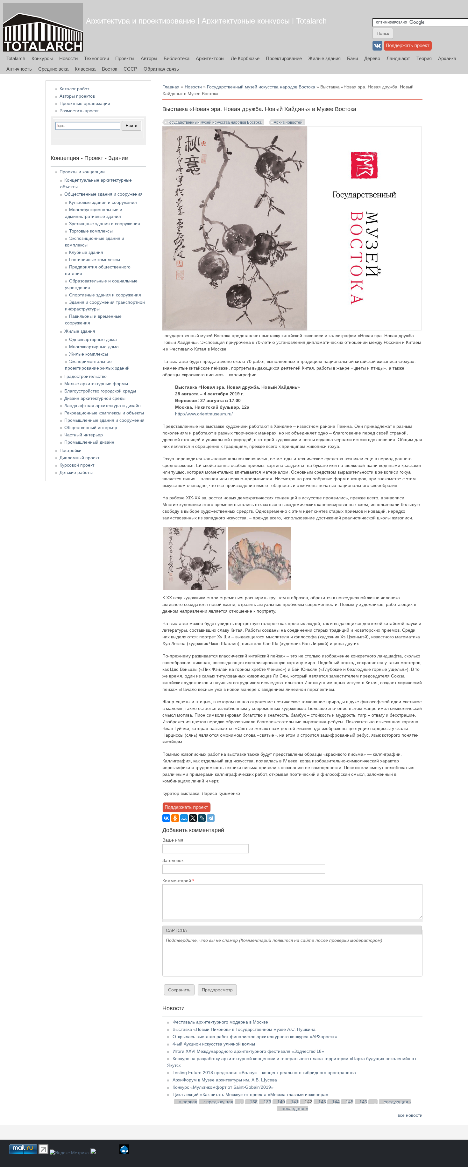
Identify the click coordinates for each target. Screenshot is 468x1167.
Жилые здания (324, 58)
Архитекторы (210, 58)
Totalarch (15, 58)
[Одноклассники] (175, 818)
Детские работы (76, 472)
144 (336, 1101)
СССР (130, 69)
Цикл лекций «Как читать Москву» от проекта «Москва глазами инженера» (250, 1094)
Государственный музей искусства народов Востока (261, 86)
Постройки (71, 450)
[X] (193, 818)
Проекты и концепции (82, 171)
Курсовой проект (77, 465)
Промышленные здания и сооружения (104, 420)
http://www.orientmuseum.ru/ (204, 413)
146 (363, 1101)
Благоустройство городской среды (100, 390)
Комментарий (178, 880)
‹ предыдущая (218, 1101)
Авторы (149, 58)
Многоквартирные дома (94, 346)
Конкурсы (42, 58)
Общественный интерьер (90, 427)
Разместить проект (79, 110)
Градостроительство (85, 376)
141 (295, 1101)
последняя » (295, 1108)
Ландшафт (398, 58)
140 (281, 1101)
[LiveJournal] (202, 818)
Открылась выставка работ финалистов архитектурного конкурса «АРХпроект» (255, 1036)
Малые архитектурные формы (96, 383)
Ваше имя (172, 840)
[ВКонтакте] (166, 818)
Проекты (124, 58)
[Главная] (43, 27)
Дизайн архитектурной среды (94, 398)
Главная (171, 86)
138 (254, 1101)
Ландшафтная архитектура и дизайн (102, 405)
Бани (352, 58)
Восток (109, 69)
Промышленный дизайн (89, 442)
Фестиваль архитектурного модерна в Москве (220, 1022)
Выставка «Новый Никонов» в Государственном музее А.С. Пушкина (244, 1029)
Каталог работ (74, 88)
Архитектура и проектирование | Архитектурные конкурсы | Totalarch (206, 20)
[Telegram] (211, 818)
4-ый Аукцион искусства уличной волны (214, 1043)
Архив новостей (288, 122)
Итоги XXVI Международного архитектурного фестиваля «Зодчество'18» (248, 1051)
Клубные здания (86, 252)
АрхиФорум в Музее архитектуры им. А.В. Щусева (225, 1079)
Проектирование (284, 58)
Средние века (53, 69)
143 (322, 1101)
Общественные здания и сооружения (103, 194)
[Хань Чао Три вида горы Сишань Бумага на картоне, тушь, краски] (259, 588)
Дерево (372, 58)
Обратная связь (161, 69)
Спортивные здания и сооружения (105, 294)
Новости (68, 58)
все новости (410, 1115)
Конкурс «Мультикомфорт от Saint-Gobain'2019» (223, 1087)
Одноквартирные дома (93, 339)
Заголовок (172, 860)
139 (267, 1101)
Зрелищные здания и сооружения (104, 223)
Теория (424, 58)
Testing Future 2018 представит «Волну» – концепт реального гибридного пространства (264, 1072)
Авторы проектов (77, 96)
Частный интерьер (83, 434)
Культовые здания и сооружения (103, 202)
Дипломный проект (79, 457)
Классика (85, 69)
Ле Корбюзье (245, 58)
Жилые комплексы (88, 354)
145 (349, 1101)
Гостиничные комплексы (94, 259)
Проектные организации (85, 103)
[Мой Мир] (184, 818)
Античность (19, 69)
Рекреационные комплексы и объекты (104, 412)
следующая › (397, 1101)
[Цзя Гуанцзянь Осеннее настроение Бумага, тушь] (194, 588)
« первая (188, 1101)
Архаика (447, 58)
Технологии (96, 58)
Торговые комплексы (91, 230)
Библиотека (176, 58)
